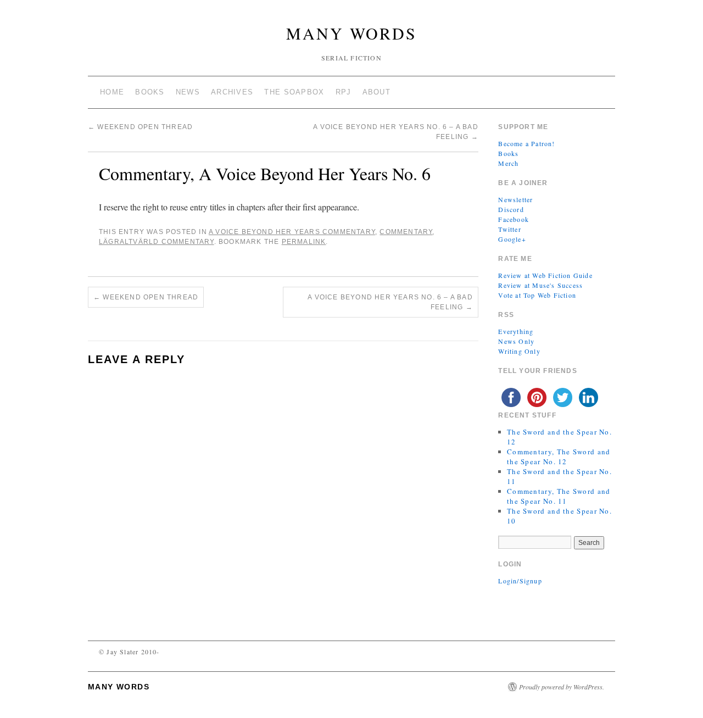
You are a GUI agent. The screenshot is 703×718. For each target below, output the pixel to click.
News (188, 92)
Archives (232, 92)
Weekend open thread (140, 127)
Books (150, 92)
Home (112, 92)
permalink (304, 242)
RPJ (344, 92)
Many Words (351, 33)
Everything (515, 331)
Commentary (406, 232)
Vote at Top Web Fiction (537, 295)
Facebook (513, 219)
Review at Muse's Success (540, 285)
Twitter (509, 229)
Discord (510, 209)
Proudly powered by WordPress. (561, 686)
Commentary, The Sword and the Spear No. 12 (559, 456)
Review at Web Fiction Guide (545, 275)
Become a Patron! (526, 143)
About (376, 92)
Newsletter (515, 199)
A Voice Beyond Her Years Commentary (292, 232)
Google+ (512, 239)
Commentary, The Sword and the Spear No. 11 (559, 496)
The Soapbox (294, 92)
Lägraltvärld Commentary (156, 242)
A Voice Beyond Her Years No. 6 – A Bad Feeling (390, 302)
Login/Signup (520, 580)
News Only (516, 341)
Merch (508, 163)
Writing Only (519, 351)
